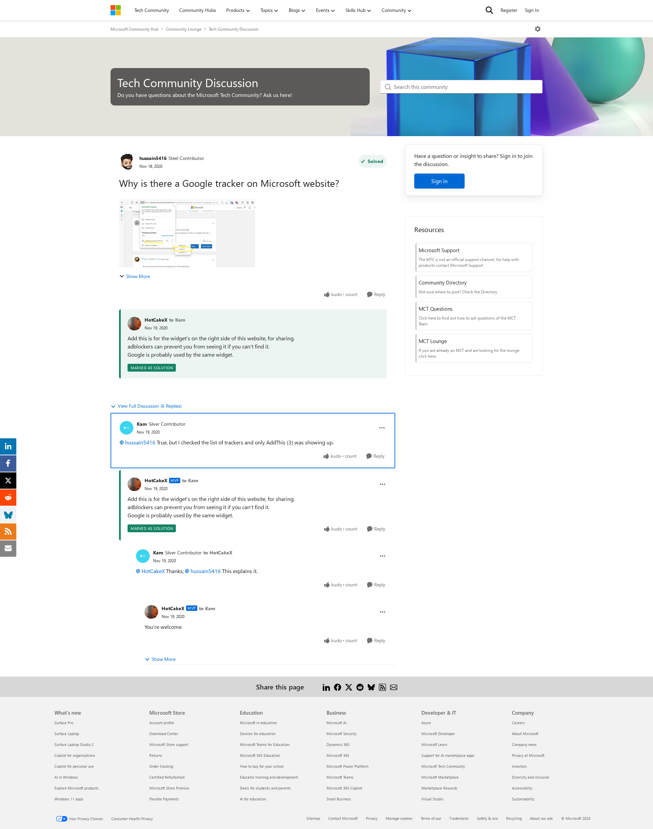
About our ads (541, 818)
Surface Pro (63, 722)
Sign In (532, 10)
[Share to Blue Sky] (371, 686)
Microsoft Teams (339, 777)
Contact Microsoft (343, 818)
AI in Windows (66, 777)
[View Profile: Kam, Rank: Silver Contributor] (126, 428)
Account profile (161, 722)
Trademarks (459, 818)
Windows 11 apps (68, 798)
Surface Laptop (66, 733)
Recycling (514, 818)
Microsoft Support (439, 250)
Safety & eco (487, 818)
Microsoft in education (258, 722)
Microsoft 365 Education (260, 755)
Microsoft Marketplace (440, 777)
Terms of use (431, 818)
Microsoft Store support (168, 744)
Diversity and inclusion (530, 777)
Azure (426, 722)
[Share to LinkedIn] (326, 686)
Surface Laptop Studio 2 (74, 744)
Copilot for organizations (74, 755)
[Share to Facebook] (337, 686)
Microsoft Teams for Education (264, 744)
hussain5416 (153, 158)
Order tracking (161, 766)
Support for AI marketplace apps (447, 755)
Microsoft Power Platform (347, 766)
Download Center (163, 733)
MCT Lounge (433, 341)
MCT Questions (435, 308)
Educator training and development (269, 777)
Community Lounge (183, 29)
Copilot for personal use (74, 766)
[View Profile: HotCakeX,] (134, 323)
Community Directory (443, 282)
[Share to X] (348, 686)
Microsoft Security (341, 733)
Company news (524, 744)
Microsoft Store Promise (169, 788)
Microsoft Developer (438, 733)
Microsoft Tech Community (443, 766)
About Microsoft (525, 733)
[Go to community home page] (116, 10)
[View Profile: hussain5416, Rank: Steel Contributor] (127, 161)
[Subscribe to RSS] (382, 686)
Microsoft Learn (434, 744)
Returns (155, 755)
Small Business (338, 798)
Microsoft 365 (337, 755)
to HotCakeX (217, 552)
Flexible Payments (164, 798)
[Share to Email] (393, 686)
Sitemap (313, 818)
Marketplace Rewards (439, 788)
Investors (519, 766)
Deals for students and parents (265, 788)
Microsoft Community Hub (134, 29)
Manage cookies (399, 818)
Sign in (439, 180)
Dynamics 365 (338, 744)
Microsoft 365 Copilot (344, 788)
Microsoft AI (336, 722)
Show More (138, 276)
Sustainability (523, 798)
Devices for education (257, 733)
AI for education (253, 798)
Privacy (372, 818)
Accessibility (522, 788)
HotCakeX (156, 319)
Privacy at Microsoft (528, 755)
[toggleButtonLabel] (537, 29)
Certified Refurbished (166, 777)
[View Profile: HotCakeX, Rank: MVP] (134, 484)
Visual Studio (432, 798)
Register (509, 10)
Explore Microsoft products (76, 788)
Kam (142, 424)
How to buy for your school (262, 766)
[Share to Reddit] (360, 686)
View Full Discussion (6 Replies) (150, 406)
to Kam (177, 319)
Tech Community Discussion (233, 29)
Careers (518, 722)
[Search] (489, 10)
